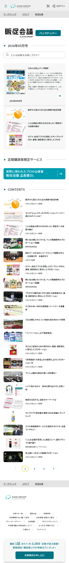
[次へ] (53, 468)
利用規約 (33, 521)
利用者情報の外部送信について (21, 525)
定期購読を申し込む (35, 555)
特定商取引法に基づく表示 (20, 517)
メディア (25, 14)
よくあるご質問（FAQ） (48, 525)
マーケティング (10, 14)
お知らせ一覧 (19, 513)
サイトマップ (41, 529)
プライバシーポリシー (15, 521)
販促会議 (39, 14)
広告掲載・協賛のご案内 (46, 517)
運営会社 (35, 513)
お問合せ (28, 529)
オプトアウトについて (51, 521)
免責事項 (49, 513)
